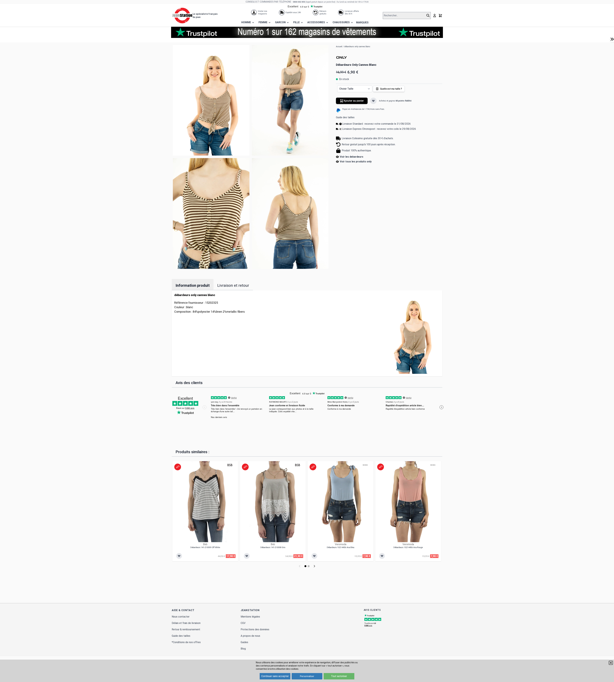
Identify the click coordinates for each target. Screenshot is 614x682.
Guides (244, 642)
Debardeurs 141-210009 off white (205, 547)
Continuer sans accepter (275, 676)
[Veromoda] (365, 465)
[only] (341, 57)
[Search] (428, 15)
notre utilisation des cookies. (284, 669)
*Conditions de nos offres (186, 642)
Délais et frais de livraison (186, 623)
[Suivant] (314, 566)
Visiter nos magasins (262, 12)
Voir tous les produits (356, 161)
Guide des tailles (345, 117)
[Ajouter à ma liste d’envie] (373, 101)
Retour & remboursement (186, 629)
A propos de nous (250, 635)
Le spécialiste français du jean (205, 15)
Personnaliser (307, 676)
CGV (243, 623)
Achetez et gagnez (395, 101)
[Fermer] (611, 663)
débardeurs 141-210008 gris (272, 547)
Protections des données (255, 629)
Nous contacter (180, 616)
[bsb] (230, 465)
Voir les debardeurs (351, 156)
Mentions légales (250, 616)
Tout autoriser (339, 676)
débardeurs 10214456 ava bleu (340, 547)
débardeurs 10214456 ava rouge (408, 547)
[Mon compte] (435, 15)
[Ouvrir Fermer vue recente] (612, 39)
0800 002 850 (299, 2)
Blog (243, 648)
